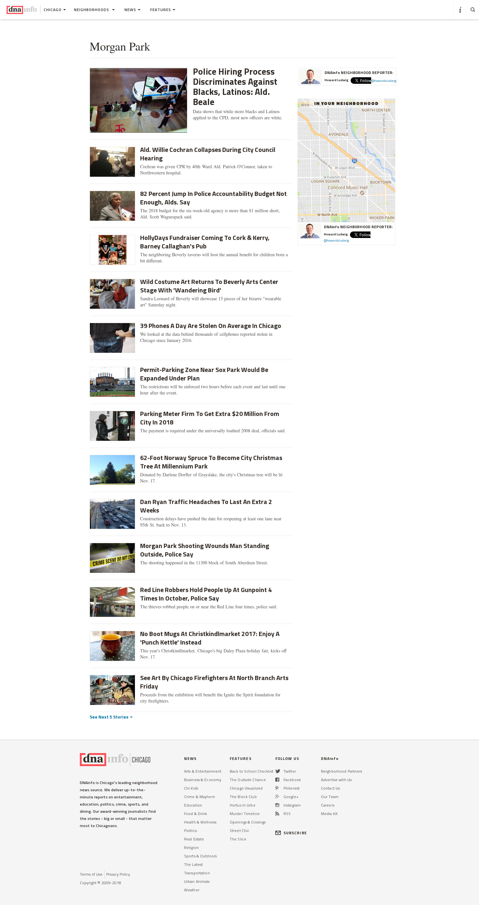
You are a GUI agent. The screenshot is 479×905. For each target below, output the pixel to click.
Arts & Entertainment (202, 771)
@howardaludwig (383, 81)
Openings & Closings (248, 822)
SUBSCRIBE (295, 833)
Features (160, 10)
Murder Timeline (245, 813)
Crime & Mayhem (199, 797)
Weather (191, 890)
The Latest (193, 864)
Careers (327, 805)
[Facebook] (277, 780)
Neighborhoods (92, 10)
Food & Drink (195, 813)
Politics (190, 830)
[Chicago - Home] (22, 10)
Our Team (330, 797)
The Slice (238, 839)
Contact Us (330, 788)
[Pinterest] (276, 788)
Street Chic (239, 830)
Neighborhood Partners (341, 771)
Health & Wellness (200, 822)
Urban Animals (197, 881)
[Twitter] (277, 771)
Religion (191, 847)
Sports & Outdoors (200, 856)
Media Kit (329, 813)
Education (193, 805)
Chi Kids (191, 788)
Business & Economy (202, 780)
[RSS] (277, 813)
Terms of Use (91, 874)
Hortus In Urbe (242, 805)
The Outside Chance (248, 780)
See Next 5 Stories (109, 716)
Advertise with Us (336, 780)
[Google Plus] (277, 797)
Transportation (197, 873)
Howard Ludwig (336, 80)
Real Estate (194, 839)
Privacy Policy (118, 874)
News (130, 10)
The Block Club (243, 797)
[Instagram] (277, 805)
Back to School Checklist (251, 771)
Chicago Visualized (246, 788)
